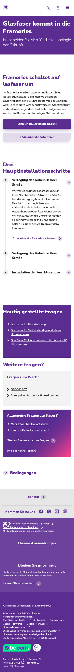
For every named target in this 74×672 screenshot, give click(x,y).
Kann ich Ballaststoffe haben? (37, 124)
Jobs (5, 666)
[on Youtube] (57, 511)
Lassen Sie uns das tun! (18, 583)
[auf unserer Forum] (65, 511)
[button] (67, 7)
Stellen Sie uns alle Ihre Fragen (28, 442)
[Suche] (48, 8)
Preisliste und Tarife (14, 620)
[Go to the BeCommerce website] (22, 649)
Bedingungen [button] (23, 473)
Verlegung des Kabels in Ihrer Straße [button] (34, 182)
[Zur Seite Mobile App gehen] (26, 551)
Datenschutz (57, 620)
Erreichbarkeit (37, 620)
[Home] (5, 523)
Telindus (31, 663)
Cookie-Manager (36, 624)
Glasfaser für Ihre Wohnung (28, 324)
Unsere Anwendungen (37, 543)
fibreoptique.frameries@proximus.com (35, 395)
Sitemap (19, 666)
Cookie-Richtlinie (12, 624)
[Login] (58, 8)
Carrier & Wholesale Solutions (20, 659)
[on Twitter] (49, 511)
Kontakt (33, 497)
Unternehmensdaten (15, 627)
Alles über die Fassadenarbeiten (34, 238)
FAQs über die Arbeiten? (37, 137)
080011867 (19, 389)
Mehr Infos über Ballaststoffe (29, 424)
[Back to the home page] (5, 7)
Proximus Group (12, 663)
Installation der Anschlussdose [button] (36, 272)
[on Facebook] (42, 511)
